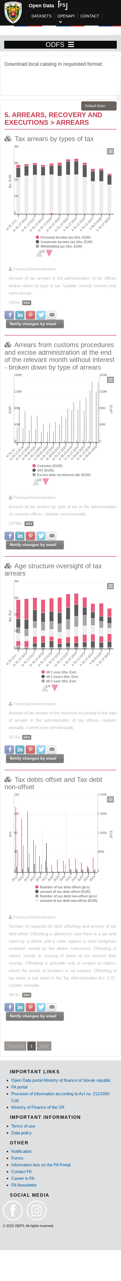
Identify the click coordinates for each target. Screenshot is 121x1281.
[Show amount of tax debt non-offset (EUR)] (66, 901)
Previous (15, 1046)
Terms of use (23, 1126)
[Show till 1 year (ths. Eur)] (58, 672)
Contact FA (21, 1171)
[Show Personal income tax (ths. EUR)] (63, 237)
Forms (17, 1158)
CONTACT (89, 16)
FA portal (19, 1087)
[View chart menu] (110, 151)
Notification (21, 1151)
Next (44, 1046)
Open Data (41, 5)
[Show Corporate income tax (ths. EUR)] (64, 242)
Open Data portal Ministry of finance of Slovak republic (61, 1080)
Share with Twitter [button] (41, 315)
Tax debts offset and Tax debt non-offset (53, 783)
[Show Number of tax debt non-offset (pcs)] (66, 896)
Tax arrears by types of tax (54, 138)
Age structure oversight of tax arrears (53, 569)
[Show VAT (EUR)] (43, 470)
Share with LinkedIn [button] (20, 315)
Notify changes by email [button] (33, 324)
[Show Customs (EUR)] (47, 466)
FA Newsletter (24, 1185)
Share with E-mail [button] (51, 315)
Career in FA (22, 1178)
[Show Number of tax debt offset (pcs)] (62, 887)
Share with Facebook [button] (9, 315)
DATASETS (41, 16)
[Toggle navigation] (71, 45)
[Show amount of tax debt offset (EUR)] (62, 892)
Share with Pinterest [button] (30, 315)
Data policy (21, 1132)
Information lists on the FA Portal (40, 1164)
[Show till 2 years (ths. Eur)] (59, 677)
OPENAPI (66, 16)
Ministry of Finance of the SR (37, 1107)
